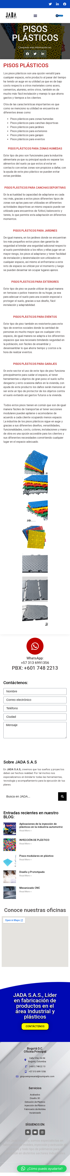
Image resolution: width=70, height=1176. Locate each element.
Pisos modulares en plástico (36, 855)
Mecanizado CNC (29, 887)
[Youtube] (35, 1132)
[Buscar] (62, 796)
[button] (35, 15)
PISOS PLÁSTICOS (25, 65)
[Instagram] (42, 1132)
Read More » (25, 830)
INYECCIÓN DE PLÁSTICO (34, 839)
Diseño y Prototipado (32, 871)
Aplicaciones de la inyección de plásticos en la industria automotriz (41, 825)
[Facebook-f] (28, 1132)
